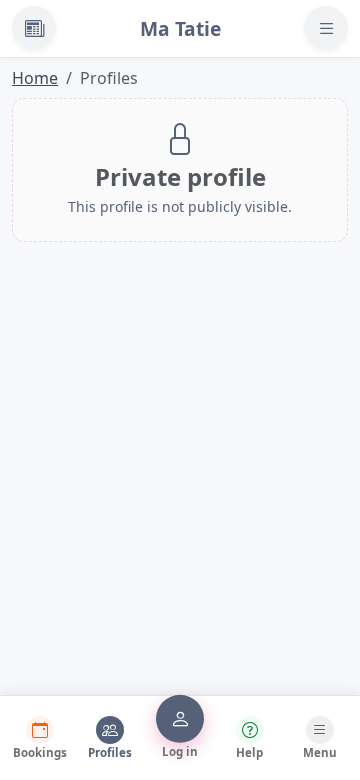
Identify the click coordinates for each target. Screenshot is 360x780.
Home (35, 78)
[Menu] (326, 28)
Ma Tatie (180, 28)
